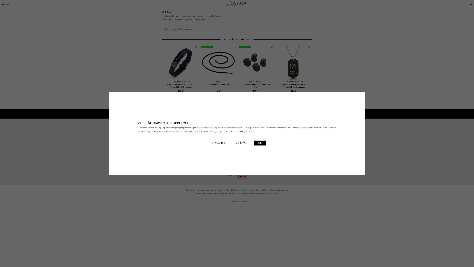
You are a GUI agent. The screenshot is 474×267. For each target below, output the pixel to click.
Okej (260, 143)
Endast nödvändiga (242, 143)
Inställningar (219, 143)
